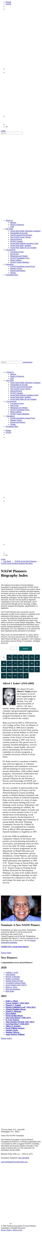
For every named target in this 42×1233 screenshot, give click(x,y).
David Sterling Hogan (14, 1016)
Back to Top (17, 1230)
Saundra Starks (12, 1030)
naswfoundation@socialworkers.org (14, 1162)
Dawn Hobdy (11, 1013)
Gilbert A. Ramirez (13, 1026)
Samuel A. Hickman (13, 1011)
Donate (8, 2)
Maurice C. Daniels (13, 1005)
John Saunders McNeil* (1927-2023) (20, 1022)
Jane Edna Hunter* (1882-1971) (18, 1018)
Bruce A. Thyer (11, 987)
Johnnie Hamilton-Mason (16, 1009)
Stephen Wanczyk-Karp (14, 981)
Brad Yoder (10, 991)
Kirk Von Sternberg (13, 989)
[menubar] (21, 667)
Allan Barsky (10, 974)
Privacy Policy (6, 1230)
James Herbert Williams (15, 1034)
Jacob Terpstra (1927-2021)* (16, 985)
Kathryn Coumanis (13, 979)
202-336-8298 (23, 1158)
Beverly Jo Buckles (13, 977)
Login (3, 131)
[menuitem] (3, 657)
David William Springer (15, 1028)
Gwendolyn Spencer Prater (16, 983)
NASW (8, 4)
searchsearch (27, 362)
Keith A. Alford (12, 1001)
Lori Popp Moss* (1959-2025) (17, 1024)
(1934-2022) (31, 1007)
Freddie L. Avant (12, 972)
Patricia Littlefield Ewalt (15, 1007)
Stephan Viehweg (12, 1032)
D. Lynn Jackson (12, 1020)
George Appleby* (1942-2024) (17, 1003)
